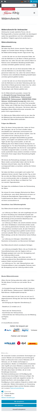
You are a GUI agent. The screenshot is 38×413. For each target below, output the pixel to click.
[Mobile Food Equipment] (9, 343)
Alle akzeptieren (19, 401)
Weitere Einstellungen (8, 397)
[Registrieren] (5, 1)
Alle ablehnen (19, 405)
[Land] (22, 1)
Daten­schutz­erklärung (17, 388)
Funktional (8, 395)
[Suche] (34, 5)
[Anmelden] (2, 1)
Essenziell (8, 391)
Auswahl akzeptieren (19, 409)
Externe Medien (9, 393)
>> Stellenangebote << (8, 9)
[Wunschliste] (28, 1)
